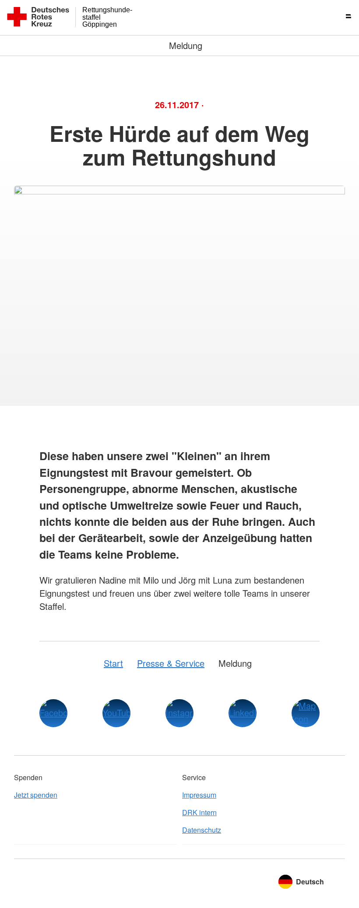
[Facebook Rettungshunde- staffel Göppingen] (53, 713)
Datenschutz (201, 830)
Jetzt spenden (35, 795)
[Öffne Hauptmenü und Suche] (341, 17)
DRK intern (199, 812)
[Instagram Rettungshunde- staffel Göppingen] (179, 713)
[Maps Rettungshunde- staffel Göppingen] (306, 713)
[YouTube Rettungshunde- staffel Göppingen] (116, 713)
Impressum (199, 795)
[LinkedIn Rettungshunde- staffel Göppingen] (243, 713)
